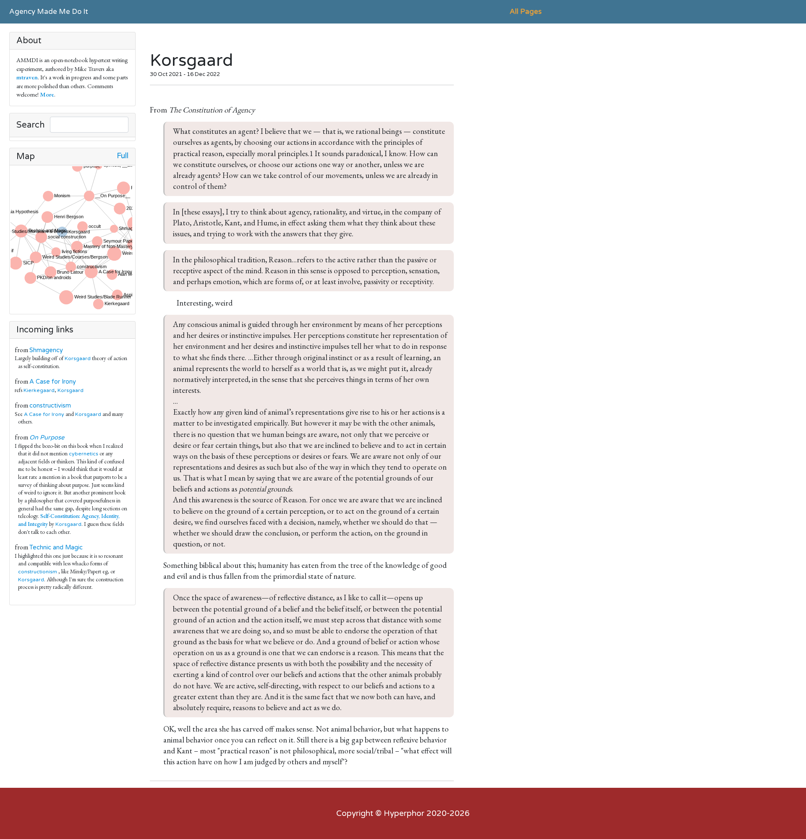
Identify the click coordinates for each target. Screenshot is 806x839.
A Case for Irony (52, 381)
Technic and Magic (56, 547)
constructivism (50, 405)
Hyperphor (404, 813)
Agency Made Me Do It (48, 11)
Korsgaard (78, 358)
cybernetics (83, 454)
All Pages (526, 11)
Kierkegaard (39, 390)
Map (25, 157)
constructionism (37, 572)
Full (122, 156)
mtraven (27, 77)
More (47, 94)
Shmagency (46, 350)
